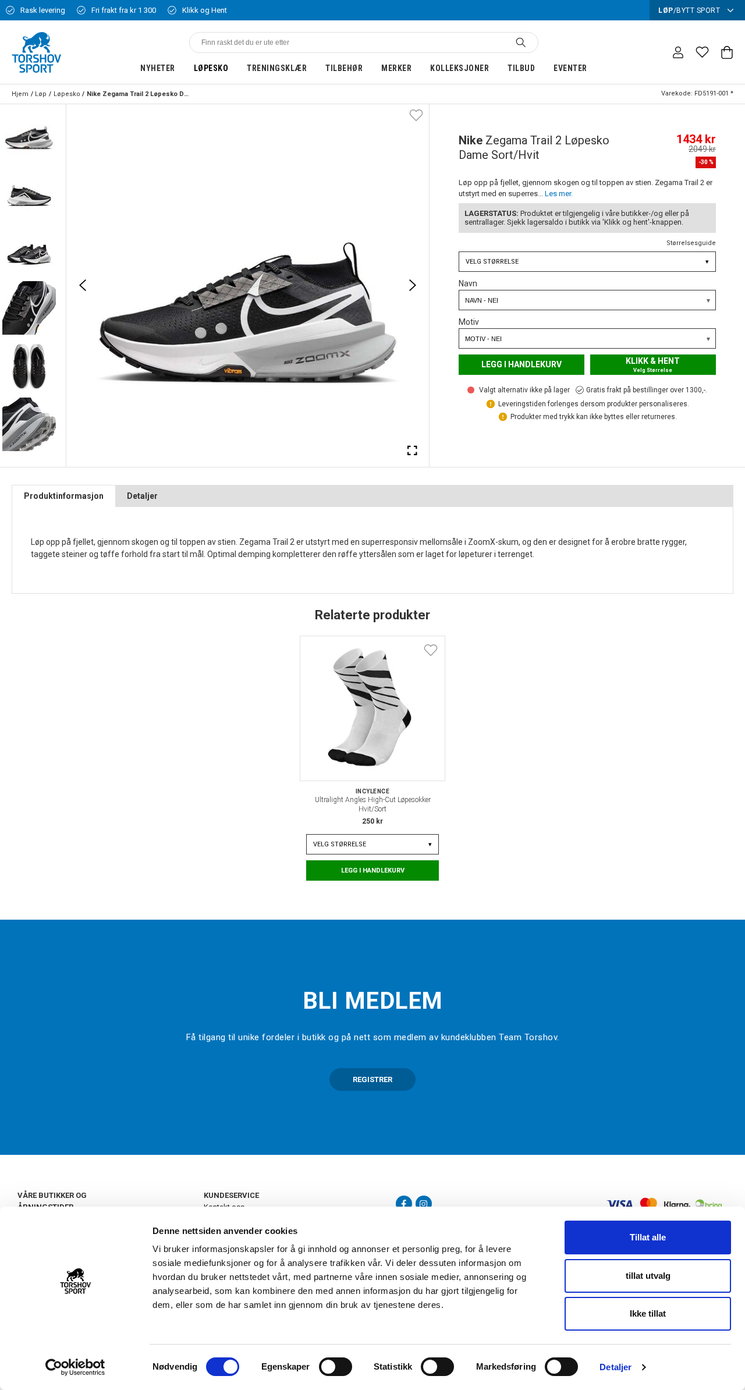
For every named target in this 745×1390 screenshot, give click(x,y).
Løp (41, 94)
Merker (396, 68)
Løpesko (211, 68)
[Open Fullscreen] (412, 450)
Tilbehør (344, 68)
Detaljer (615, 1367)
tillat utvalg (648, 1276)
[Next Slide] (412, 285)
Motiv (469, 322)
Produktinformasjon (64, 496)
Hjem (20, 94)
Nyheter (157, 68)
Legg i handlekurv (521, 364)
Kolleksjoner (459, 68)
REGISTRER (372, 1079)
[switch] (335, 1366)
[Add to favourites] (416, 114)
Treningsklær (277, 68)
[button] (29, 133)
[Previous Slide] (82, 285)
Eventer (570, 68)
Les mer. (559, 193)
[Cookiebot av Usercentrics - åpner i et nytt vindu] (75, 1367)
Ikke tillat (648, 1313)
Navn (468, 283)
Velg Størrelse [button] (587, 261)
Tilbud (521, 68)
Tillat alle (648, 1237)
